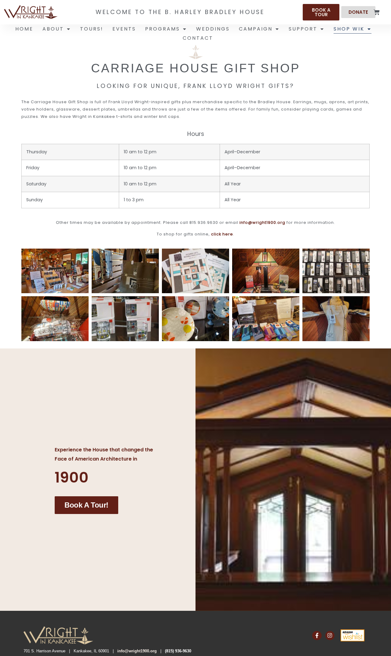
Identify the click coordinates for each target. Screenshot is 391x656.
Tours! (91, 28)
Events (124, 28)
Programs (162, 28)
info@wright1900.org (262, 222)
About (53, 28)
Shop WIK (349, 28)
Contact (198, 38)
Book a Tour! (86, 505)
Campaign (255, 28)
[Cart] (376, 12)
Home (24, 28)
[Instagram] (330, 635)
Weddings (213, 28)
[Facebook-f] (317, 635)
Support (303, 28)
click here (222, 234)
